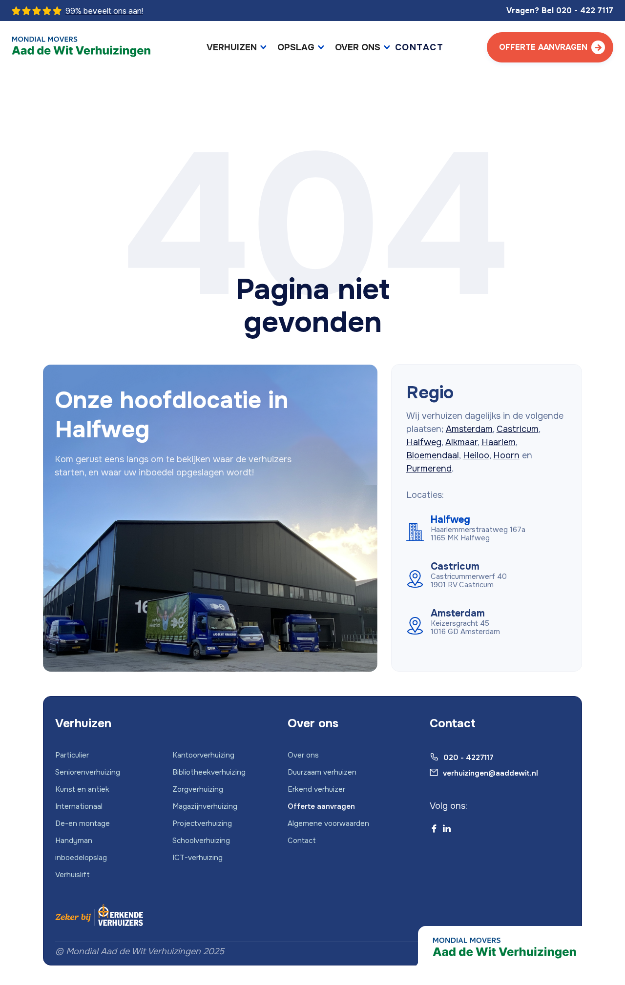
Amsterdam (469, 429)
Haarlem (498, 442)
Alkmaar (461, 442)
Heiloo (476, 455)
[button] (237, 47)
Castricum (518, 429)
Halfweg (423, 442)
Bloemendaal (432, 455)
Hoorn (506, 455)
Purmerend (429, 468)
